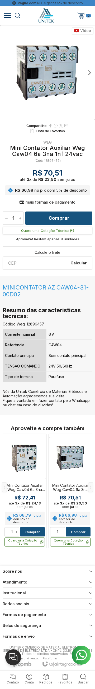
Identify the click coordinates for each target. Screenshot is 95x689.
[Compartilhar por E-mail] (66, 125)
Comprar (59, 218)
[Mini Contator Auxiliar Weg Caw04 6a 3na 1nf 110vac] (70, 491)
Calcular (78, 262)
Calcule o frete (47, 252)
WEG (47, 142)
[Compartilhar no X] (61, 125)
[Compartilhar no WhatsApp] (56, 125)
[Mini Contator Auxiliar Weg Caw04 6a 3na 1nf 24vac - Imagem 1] (47, 72)
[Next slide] (89, 72)
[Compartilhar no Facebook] (50, 125)
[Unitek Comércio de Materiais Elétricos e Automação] (46, 15)
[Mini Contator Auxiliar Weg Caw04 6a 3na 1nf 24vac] (24, 491)
